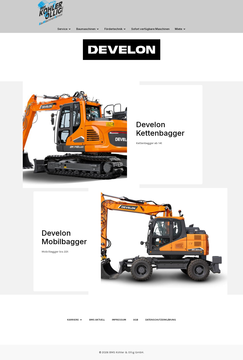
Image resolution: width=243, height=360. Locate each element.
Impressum (119, 319)
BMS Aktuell (97, 319)
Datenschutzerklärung (160, 319)
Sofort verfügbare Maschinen (150, 29)
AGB (135, 319)
